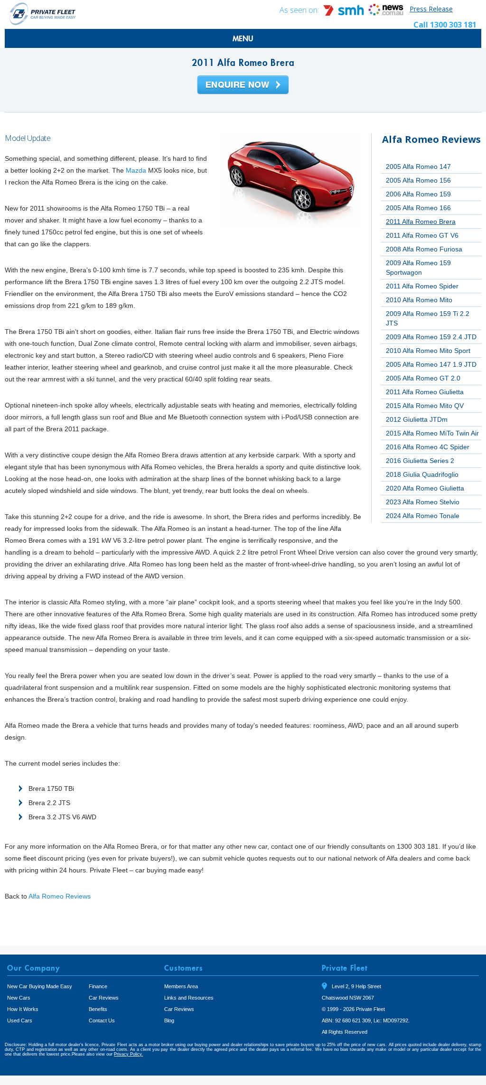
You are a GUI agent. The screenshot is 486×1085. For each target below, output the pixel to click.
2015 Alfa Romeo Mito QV (425, 405)
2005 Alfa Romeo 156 (418, 180)
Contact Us (102, 1020)
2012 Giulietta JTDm (417, 419)
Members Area (181, 986)
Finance (98, 986)
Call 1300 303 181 (445, 24)
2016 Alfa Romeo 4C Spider (427, 447)
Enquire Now (243, 85)
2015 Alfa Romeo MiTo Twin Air (432, 433)
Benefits (98, 1009)
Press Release (431, 8)
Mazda (136, 170)
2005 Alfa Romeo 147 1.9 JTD (431, 364)
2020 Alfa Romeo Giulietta (425, 488)
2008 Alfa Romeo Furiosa (424, 249)
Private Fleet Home (42, 13)
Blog (169, 1020)
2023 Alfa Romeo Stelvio (422, 502)
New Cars (18, 998)
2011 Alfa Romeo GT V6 (422, 235)
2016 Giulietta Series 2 (420, 460)
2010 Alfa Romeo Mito (419, 300)
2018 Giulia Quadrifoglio (422, 474)
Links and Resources (189, 998)
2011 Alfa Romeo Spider (422, 286)
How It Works (22, 1009)
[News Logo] (385, 13)
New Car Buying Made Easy (39, 986)
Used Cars (19, 1020)
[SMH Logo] (344, 13)
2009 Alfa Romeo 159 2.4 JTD (431, 337)
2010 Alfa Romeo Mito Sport (428, 350)
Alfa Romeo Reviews (59, 896)
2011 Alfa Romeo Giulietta (425, 392)
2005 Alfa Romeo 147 (418, 166)
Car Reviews (104, 998)
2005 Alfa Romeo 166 (418, 208)
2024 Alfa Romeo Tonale (422, 515)
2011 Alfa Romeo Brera (421, 221)
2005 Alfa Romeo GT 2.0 (423, 378)
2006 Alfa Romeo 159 (418, 194)
